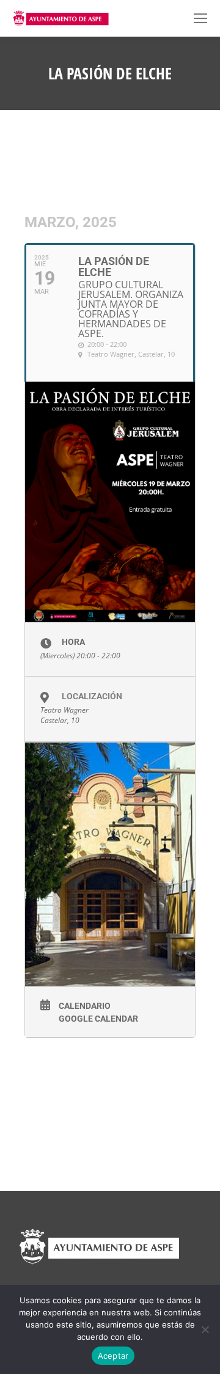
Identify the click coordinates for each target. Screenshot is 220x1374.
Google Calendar (98, 1018)
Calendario (85, 1006)
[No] (205, 1329)
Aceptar (113, 1356)
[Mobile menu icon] (200, 18)
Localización (92, 696)
